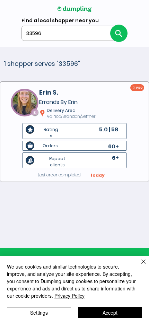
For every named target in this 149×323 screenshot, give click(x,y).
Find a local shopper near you (60, 20)
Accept (110, 312)
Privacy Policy (69, 295)
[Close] (139, 265)
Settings (39, 312)
